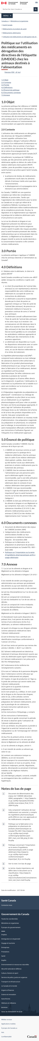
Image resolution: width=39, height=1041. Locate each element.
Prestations (5, 952)
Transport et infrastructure (10, 982)
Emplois (4, 935)
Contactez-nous (6, 905)
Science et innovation (8, 994)
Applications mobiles (8, 1024)
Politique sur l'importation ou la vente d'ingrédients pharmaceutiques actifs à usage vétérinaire (20, 555)
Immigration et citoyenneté (10, 939)
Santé (3, 956)
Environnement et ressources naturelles (15, 965)
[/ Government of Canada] (14, 3)
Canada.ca (5, 21)
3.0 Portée (5, 85)
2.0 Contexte (6, 82)
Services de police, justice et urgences (14, 977)
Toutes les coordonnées (9, 919)
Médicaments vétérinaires (12, 33)
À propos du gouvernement (10, 927)
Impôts (3, 960)
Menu (8, 15)
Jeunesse (4, 1007)
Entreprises (5, 947)
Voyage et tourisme (8, 943)
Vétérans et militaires (8, 1003)
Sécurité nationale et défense (11, 969)
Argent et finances (7, 990)
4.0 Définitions (7, 87)
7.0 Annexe (5, 95)
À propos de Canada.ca (9, 1028)
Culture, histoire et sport (9, 973)
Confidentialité (6, 1037)
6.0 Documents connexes (11, 92)
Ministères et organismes (19, 21)
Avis (2, 1032)
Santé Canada (7, 25)
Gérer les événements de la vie (11, 1012)
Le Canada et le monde (9, 986)
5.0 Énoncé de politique (10, 90)
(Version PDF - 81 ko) (12, 72)
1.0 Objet (4, 80)
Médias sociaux (6, 1020)
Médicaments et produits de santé (14, 29)
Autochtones (5, 999)
